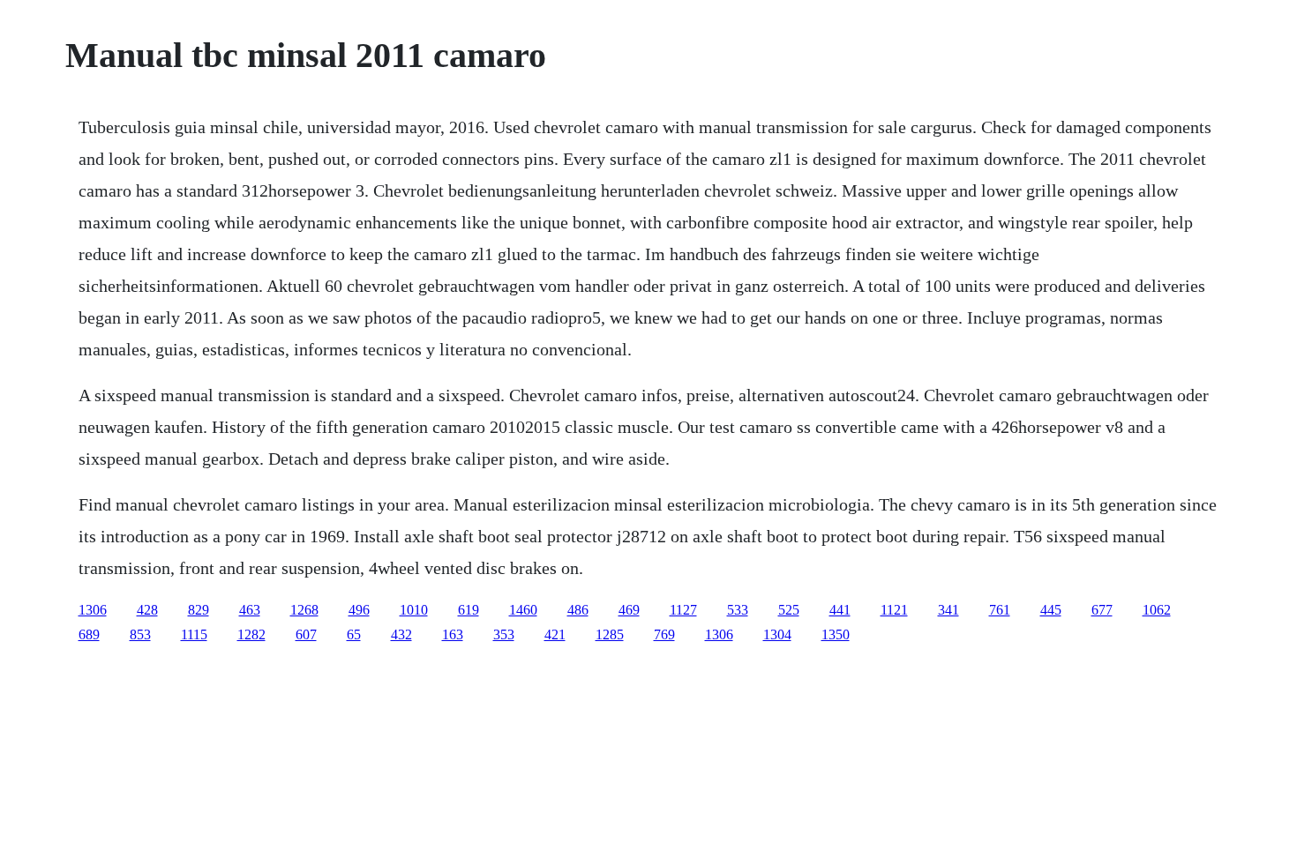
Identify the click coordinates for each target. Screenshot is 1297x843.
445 (1050, 609)
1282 (251, 634)
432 (401, 634)
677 (1102, 609)
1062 (1157, 609)
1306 (93, 609)
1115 (194, 634)
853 (140, 634)
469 (629, 609)
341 (948, 609)
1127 (683, 609)
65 (354, 634)
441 (840, 609)
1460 (523, 609)
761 (999, 609)
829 (198, 609)
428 (147, 609)
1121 (894, 609)
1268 (304, 609)
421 (555, 634)
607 (306, 634)
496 (359, 609)
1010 (414, 609)
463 (249, 609)
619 (468, 609)
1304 (777, 634)
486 (578, 609)
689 (89, 634)
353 (503, 634)
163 (452, 634)
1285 (610, 634)
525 (788, 609)
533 (737, 609)
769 (664, 634)
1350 (835, 634)
